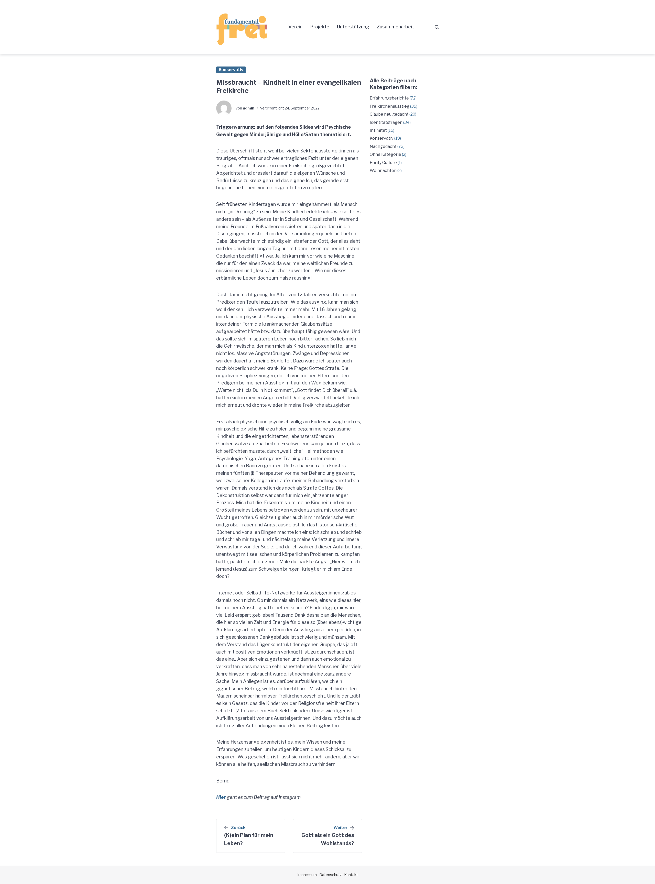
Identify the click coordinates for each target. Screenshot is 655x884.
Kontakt (351, 874)
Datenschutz (330, 874)
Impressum (307, 874)
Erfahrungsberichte (389, 98)
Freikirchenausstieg (389, 106)
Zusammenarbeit (395, 26)
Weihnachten (383, 170)
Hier (221, 797)
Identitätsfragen (386, 122)
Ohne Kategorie (385, 154)
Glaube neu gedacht (389, 114)
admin (248, 108)
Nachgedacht (383, 146)
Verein (295, 26)
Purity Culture (383, 162)
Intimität (378, 130)
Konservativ (231, 69)
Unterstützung (353, 26)
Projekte (319, 26)
